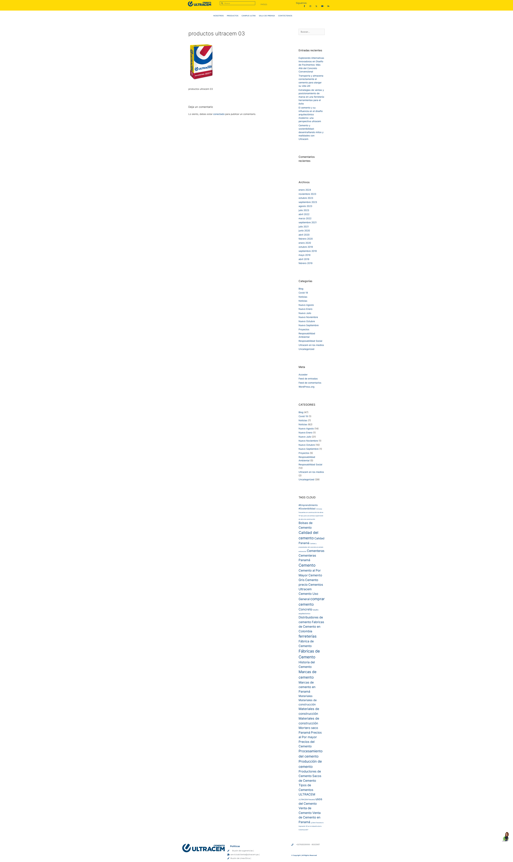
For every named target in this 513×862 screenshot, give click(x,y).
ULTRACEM (307, 794)
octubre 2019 (306, 247)
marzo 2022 (305, 218)
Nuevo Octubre (307, 321)
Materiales (305, 696)
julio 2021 (304, 226)
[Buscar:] (312, 31)
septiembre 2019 (308, 251)
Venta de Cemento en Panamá (310, 817)
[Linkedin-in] (328, 6)
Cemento (307, 565)
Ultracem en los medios (311, 345)
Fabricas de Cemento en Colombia (311, 626)
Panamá (304, 732)
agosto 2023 (305, 206)
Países (264, 4)
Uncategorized (306, 349)
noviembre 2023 (307, 194)
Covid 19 (303, 292)
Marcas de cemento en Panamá (307, 687)
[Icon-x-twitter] (316, 6)
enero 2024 (305, 190)
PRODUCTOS (231, 16)
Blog (301, 288)
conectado (219, 114)
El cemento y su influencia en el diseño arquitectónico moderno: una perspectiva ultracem (311, 114)
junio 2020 (304, 230)
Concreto (305, 609)
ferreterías (307, 636)
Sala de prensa (268, 16)
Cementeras (315, 551)
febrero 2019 (305, 263)
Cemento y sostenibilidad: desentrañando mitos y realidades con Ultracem (311, 132)
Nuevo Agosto (306, 305)
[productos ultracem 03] (201, 82)
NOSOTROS (215, 16)
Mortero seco (308, 728)
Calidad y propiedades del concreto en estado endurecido (311, 547)
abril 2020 (304, 234)
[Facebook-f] (304, 6)
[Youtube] (322, 6)
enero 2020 (305, 243)
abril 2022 (304, 214)
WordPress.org (306, 386)
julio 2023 (304, 210)
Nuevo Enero (305, 309)
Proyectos (304, 329)
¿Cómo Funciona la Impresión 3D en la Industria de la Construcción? (311, 826)
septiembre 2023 (308, 202)
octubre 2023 (306, 198)
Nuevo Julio (305, 313)
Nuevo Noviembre (308, 317)
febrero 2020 (306, 238)
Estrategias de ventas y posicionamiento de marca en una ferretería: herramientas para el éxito (311, 97)
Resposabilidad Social (310, 341)
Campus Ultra (250, 16)
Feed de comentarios (310, 382)
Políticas (235, 846)
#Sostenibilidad (307, 508)
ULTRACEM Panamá (307, 800)
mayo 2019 (304, 255)
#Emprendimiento (308, 505)
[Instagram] (310, 6)
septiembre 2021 (308, 222)
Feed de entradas (308, 378)
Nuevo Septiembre (309, 325)
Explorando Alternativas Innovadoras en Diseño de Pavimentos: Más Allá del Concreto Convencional (311, 65)
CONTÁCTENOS (289, 16)
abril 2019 (304, 259)
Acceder (303, 374)
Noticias (303, 297)
